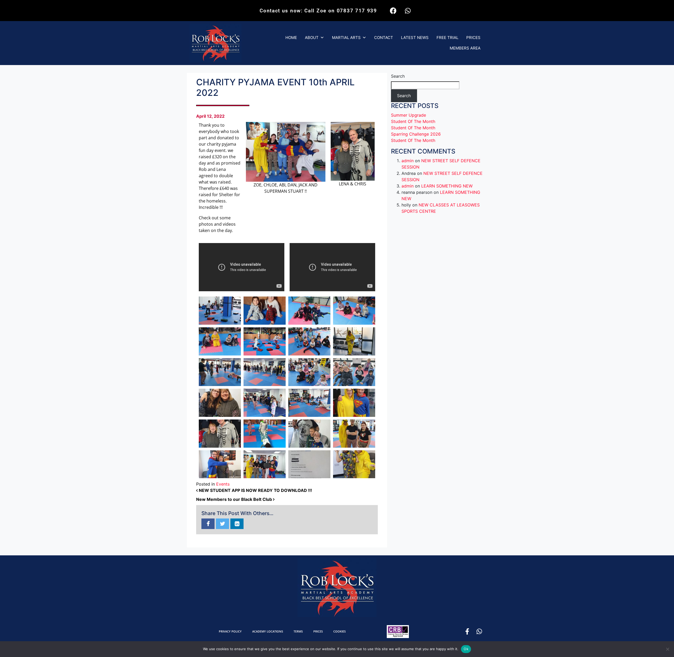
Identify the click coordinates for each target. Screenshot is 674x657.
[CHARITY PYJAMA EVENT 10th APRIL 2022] (208, 524)
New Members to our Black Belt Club (234, 499)
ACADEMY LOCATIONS (267, 631)
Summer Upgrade (408, 115)
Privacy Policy (230, 631)
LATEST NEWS (415, 37)
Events (223, 484)
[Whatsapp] (407, 10)
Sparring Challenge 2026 (416, 134)
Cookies (339, 631)
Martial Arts (346, 37)
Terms (298, 631)
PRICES (473, 37)
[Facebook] (393, 10)
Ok (466, 649)
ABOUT (312, 37)
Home (291, 37)
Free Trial (447, 37)
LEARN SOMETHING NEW (447, 186)
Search (398, 76)
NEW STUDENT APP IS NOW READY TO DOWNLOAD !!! (255, 490)
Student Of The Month (413, 121)
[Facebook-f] (467, 631)
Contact (383, 37)
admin (408, 160)
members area (465, 48)
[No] (667, 649)
